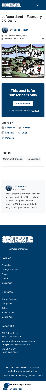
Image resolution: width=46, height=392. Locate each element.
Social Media (8, 312)
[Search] (38, 5)
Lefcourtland (33, 159)
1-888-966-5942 (10, 352)
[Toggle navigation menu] (42, 5)
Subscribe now (23, 103)
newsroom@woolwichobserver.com (19, 341)
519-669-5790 (9, 349)
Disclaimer (7, 283)
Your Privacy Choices (20, 384)
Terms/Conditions (10, 269)
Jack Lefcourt (20, 186)
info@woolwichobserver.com (16, 344)
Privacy (5, 274)
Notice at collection (12, 389)
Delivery (5, 308)
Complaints (7, 303)
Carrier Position (9, 299)
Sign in (35, 110)
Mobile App (7, 317)
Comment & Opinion (12, 159)
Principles (6, 265)
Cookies (5, 278)
